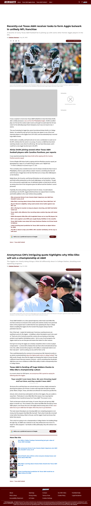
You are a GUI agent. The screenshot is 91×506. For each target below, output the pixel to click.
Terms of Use (46, 495)
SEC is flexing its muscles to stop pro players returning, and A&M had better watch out (34, 208)
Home (11, 242)
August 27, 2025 (32, 165)
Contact (44, 493)
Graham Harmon (14, 37)
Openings (31, 493)
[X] (79, 2)
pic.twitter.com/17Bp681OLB (42, 163)
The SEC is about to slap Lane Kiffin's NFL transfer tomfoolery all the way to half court (34, 230)
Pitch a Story (13, 495)
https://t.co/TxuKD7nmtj (26, 163)
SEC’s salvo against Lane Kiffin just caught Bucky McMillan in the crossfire (33, 219)
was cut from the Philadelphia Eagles (34, 121)
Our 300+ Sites (62, 493)
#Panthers (42, 161)
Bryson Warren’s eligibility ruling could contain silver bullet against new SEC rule (33, 204)
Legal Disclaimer (76, 495)
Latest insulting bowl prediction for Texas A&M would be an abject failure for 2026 (33, 226)
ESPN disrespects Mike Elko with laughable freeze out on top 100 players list (34, 216)
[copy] (19, 41)
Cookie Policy (61, 495)
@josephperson (14, 163)
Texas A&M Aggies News (28, 2)
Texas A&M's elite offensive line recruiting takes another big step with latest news (34, 213)
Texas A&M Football (20, 242)
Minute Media (10, 502)
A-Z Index (31, 498)
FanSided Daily (76, 493)
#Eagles (16, 161)
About (19, 2)
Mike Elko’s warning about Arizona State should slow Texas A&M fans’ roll (33, 201)
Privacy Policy (33, 495)
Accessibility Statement (16, 498)
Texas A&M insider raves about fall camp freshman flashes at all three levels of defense (34, 222)
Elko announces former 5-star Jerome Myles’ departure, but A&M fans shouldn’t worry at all (32, 198)
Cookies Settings (47, 498)
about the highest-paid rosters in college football (40, 355)
